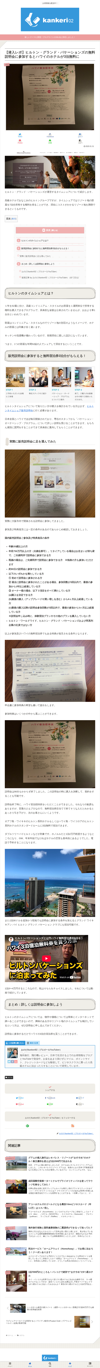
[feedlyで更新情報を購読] (27, 1125)
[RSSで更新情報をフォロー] (73, 1125)
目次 (48, 230)
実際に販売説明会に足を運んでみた (35, 256)
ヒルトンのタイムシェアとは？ (35, 240)
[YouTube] (15, 1062)
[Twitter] (9, 1062)
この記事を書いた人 (16, 1043)
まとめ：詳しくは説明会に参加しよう (38, 264)
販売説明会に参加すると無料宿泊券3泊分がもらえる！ (45, 248)
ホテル (10, 1077)
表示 (14, 219)
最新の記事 (34, 1043)
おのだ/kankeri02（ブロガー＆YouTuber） (40, 271)
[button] (80, 141)
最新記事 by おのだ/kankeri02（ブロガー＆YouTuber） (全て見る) (50, 277)
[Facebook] (12, 1062)
